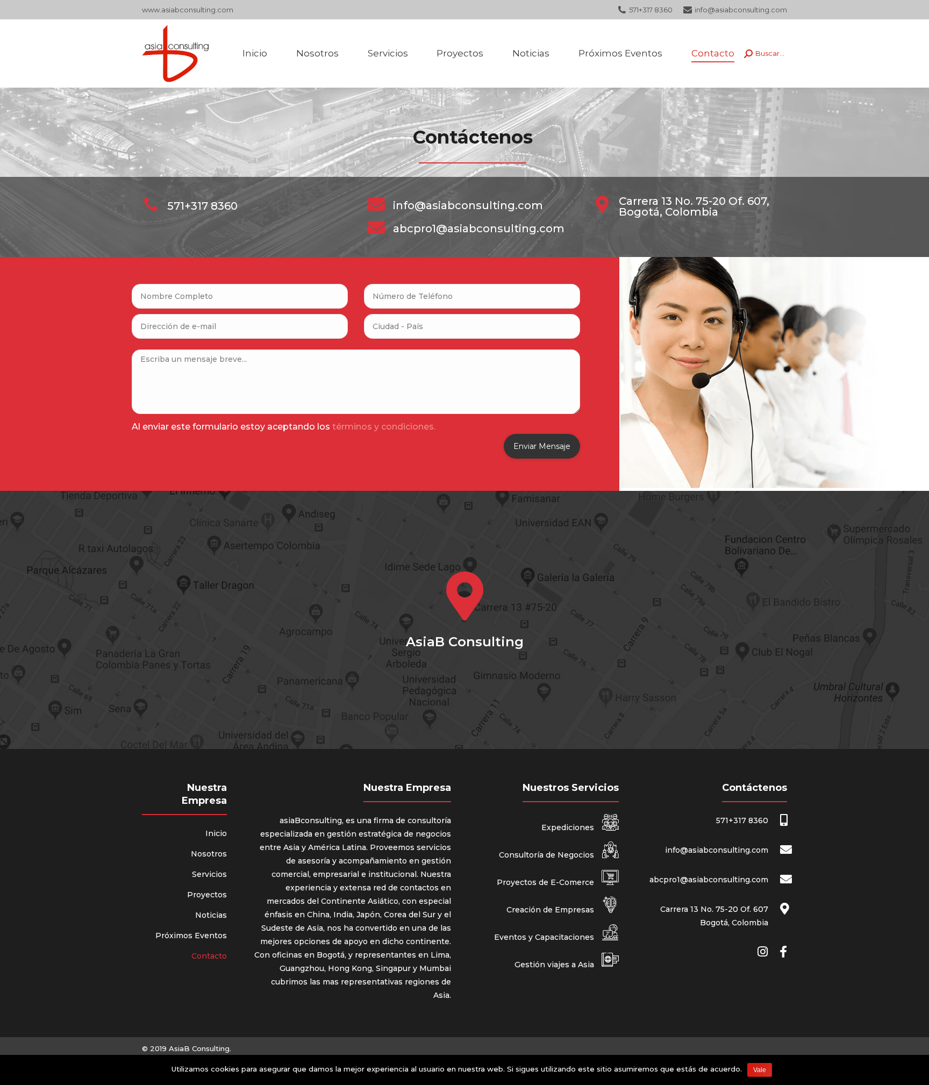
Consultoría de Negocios (547, 855)
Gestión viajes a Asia (555, 964)
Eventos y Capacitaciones (545, 937)
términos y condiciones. (383, 427)
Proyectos (207, 895)
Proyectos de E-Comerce (546, 882)
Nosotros (209, 854)
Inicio (216, 833)
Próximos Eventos (191, 935)
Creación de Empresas (551, 910)
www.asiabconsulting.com (187, 9)
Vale (759, 1070)
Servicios (209, 874)
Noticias (211, 915)
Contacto (209, 956)
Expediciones (568, 827)
